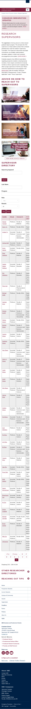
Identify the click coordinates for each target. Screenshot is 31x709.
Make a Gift (5, 682)
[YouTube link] (11, 653)
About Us (4, 615)
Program (4, 191)
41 (19, 557)
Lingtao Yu (5, 232)
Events (3, 678)
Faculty (20, 217)
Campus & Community (7, 595)
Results (4, 203)
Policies (4, 611)
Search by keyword (8, 169)
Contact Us (4, 634)
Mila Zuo (4, 536)
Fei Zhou (4, 435)
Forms (3, 608)
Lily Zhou (4, 442)
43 (27, 557)
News (3, 676)
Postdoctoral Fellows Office (10, 641)
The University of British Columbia (11, 3)
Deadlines (4, 605)
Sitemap (12, 660)
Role (3, 197)
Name (4, 217)
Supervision (5, 602)
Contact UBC (5, 673)
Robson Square (6, 695)
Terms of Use (17, 704)
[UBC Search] (27, 2)
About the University (7, 675)
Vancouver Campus (7, 689)
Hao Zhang (5, 350)
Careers (4, 680)
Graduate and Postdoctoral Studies (15, 623)
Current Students (6, 592)
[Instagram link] (3, 653)
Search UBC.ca (6, 683)
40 (15, 557)
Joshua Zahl (5, 243)
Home (3, 585)
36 (23, 554)
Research (22, 660)
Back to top (5, 660)
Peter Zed (4, 286)
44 (17, 559)
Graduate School (5, 13)
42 (23, 557)
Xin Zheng (5, 417)
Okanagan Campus (7, 691)
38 (7, 557)
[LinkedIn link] (7, 653)
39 (11, 557)
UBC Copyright (5, 706)
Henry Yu (4, 227)
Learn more (22, 56)
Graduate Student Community (11, 643)
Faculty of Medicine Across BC (10, 699)
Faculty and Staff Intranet (10, 646)
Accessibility (13, 706)
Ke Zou (4, 502)
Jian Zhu (4, 467)
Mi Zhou (4, 447)
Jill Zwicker (5, 541)
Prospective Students (13, 13)
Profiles (17, 660)
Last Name (5, 184)
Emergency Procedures (7, 704)
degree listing (5, 70)
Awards (3, 598)
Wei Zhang (5, 388)
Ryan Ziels (5, 472)
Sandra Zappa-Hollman (4, 266)
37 (27, 554)
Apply (3, 618)
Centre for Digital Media (8, 697)
